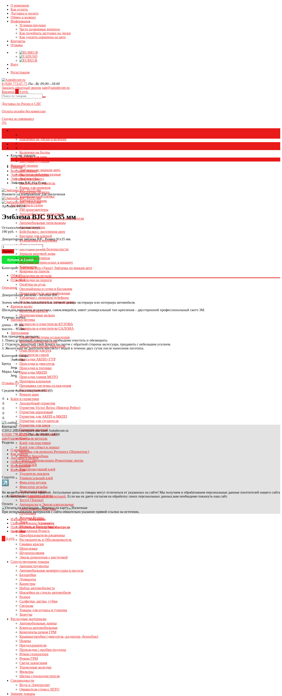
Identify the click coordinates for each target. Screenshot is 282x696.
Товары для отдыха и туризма (43, 610)
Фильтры (26, 672)
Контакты (18, 41)
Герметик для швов (34, 425)
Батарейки (27, 575)
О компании (20, 5)
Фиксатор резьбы (33, 487)
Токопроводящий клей (37, 469)
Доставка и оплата (24, 13)
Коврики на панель (34, 271)
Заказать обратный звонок (21, 88)
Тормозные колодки (35, 667)
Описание (9, 287)
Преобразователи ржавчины (42, 535)
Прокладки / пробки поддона (42, 650)
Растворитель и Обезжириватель (45, 540)
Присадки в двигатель (37, 364)
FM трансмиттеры (33, 210)
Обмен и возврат (23, 17)
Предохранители (32, 645)
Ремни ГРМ (28, 658)
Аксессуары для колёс (28, 130)
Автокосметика (23, 320)
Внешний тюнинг (24, 165)
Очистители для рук (35, 350)
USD (33, 56)
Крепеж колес (22, 306)
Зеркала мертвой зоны (37, 254)
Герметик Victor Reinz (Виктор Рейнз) (49, 408)
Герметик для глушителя (39, 421)
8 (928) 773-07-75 (14, 84)
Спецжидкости (22, 680)
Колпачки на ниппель (36, 148)
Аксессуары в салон (27, 205)
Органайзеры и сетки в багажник (45, 289)
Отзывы (17, 45)
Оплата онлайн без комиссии (24, 111)
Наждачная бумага (34, 531)
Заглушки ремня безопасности (44, 249)
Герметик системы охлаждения (44, 337)
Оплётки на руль (32, 284)
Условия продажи (32, 25)
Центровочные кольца (37, 315)
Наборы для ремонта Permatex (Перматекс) (54, 452)
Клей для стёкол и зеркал (39, 447)
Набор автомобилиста (37, 588)
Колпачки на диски (34, 135)
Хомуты (25, 614)
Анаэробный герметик (37, 403)
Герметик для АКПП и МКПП (43, 416)
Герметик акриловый (36, 412)
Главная (16, 167)
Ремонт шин (29, 394)
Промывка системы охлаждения (45, 386)
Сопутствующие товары (30, 562)
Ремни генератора (33, 654)
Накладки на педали (35, 276)
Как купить (19, 9)
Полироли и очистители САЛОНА (46, 328)
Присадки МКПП (33, 372)
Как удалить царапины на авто (42, 37)
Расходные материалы (28, 619)
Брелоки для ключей (35, 236)
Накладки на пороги (35, 280)
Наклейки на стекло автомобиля (45, 592)
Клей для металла (33, 438)
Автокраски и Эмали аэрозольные (46, 504)
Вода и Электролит (34, 685)
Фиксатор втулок (32, 482)
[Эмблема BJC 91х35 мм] (21, 198)
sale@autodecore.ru (56, 88)
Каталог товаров (23, 144)
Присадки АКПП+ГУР (37, 359)
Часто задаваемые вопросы (39, 29)
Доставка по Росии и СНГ (21, 104)
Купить (8, 251)
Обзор (15, 275)
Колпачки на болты (34, 152)
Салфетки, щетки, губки (38, 601)
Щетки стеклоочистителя (39, 676)
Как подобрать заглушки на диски (45, 33)
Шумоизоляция (31, 553)
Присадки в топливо (35, 368)
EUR (33, 60)
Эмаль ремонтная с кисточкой (43, 557)
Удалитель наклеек (34, 474)
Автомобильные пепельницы (42, 223)
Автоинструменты (34, 566)
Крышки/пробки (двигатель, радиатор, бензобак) (58, 636)
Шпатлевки (28, 548)
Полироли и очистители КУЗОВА (46, 324)
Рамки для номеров (34, 187)
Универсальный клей (36, 478)
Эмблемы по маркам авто (39, 170)
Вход (14, 64)
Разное (24, 597)
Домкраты (27, 579)
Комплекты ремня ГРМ (37, 632)
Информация (20, 21)
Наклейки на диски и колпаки (42, 139)
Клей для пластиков (35, 443)
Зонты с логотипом (34, 258)
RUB (34, 52)
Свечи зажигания (33, 663)
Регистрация (20, 72)
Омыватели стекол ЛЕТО (39, 689)
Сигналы (26, 606)
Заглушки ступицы (34, 161)
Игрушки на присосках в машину (46, 262)
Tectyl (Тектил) (31, 500)
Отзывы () (10, 383)
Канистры (27, 584)
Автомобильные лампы (38, 623)
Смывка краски (31, 544)
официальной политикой (47, 496)
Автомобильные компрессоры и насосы (51, 570)
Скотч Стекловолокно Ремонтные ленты (51, 460)
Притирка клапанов (35, 381)
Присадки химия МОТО (38, 377)
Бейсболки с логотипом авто (42, 232)
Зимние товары (23, 694)
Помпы (25, 641)
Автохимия (20, 333)
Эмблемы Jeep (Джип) (27, 179)
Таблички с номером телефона (44, 298)
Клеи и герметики (25, 399)
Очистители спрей (34, 355)
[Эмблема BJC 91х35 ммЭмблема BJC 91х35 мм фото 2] (21, 190)
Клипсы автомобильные (38, 628)
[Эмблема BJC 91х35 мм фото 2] (21, 202)
